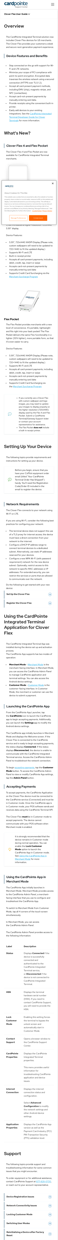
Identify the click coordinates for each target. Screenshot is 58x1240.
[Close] (53, 183)
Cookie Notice (37, 211)
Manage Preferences (18, 218)
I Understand (38, 218)
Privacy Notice (47, 211)
